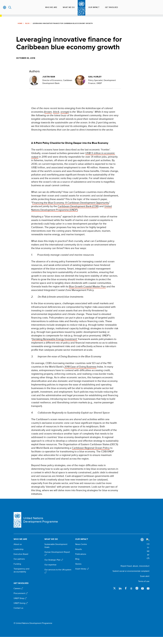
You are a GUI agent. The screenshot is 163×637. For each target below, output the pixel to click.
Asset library (81, 568)
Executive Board (21, 554)
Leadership (18, 549)
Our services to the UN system (57, 569)
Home (20, 23)
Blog (27, 23)
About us (18, 544)
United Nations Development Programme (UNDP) (71, 208)
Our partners (19, 559)
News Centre (81, 544)
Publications (80, 554)
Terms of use (143, 581)
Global (4, 7)
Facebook (125, 588)
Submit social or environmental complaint (131, 571)
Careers (17, 588)
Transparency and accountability (21, 570)
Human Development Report (57, 552)
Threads (131, 588)
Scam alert (144, 576)
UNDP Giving (20, 603)
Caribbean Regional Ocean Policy (91, 448)
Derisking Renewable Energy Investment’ (54, 339)
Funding (17, 564)
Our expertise (50, 564)
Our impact (93, 7)
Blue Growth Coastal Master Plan (87, 286)
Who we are (51, 7)
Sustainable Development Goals (55, 545)
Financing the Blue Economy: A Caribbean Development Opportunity (70, 202)
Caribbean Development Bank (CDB (78, 206)
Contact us (18, 608)
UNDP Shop (19, 598)
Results (78, 549)
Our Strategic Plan (52, 559)
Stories (78, 564)
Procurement (20, 593)
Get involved (111, 7)
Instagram (137, 588)
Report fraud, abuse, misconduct (135, 565)
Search (9, 7)
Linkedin (120, 588)
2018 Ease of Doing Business (80, 366)
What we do (69, 7)
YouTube (142, 588)
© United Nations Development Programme (33, 623)
